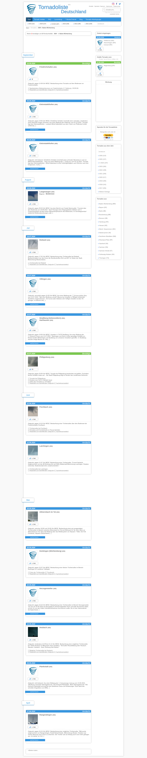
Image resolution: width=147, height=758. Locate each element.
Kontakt (91, 6)
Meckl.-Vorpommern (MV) (107, 229)
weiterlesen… (35, 129)
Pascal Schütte (54, 430)
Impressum (109, 6)
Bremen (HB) (103, 218)
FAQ (49, 19)
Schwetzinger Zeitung (67, 683)
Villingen (45, 279)
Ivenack (108, 45)
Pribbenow (109, 40)
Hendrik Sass (47, 380)
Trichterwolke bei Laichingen (39, 469)
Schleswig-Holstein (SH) (106, 254)
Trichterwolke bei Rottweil (38, 263)
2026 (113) (31, 23)
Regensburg (109, 65)
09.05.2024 (31, 663)
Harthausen (46, 320)
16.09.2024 (31, 63)
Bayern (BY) (103, 207)
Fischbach (45, 407)
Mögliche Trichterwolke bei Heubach (41, 650)
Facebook (50, 572)
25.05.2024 (31, 508)
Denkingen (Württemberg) (52, 551)
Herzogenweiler (47, 588)
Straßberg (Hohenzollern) (52, 318)
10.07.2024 (31, 315)
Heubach (45, 628)
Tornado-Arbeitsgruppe (93, 19)
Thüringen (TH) (104, 258)
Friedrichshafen (48, 67)
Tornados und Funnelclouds (38, 430)
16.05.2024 (31, 624)
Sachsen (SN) (103, 247)
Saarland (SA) (103, 243)
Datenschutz (117, 6)
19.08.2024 (31, 188)
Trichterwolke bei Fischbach (38, 428)
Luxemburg (58, 19)
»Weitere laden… (33, 750)
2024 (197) (55, 24)
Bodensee (46, 194)
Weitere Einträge (104, 192)
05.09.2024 (31, 101)
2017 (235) (102, 188)
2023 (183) (66, 23)
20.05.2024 (31, 548)
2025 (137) (43, 23)
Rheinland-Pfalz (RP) (105, 240)
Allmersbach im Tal (49, 512)
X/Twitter (47, 381)
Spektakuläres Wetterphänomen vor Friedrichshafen (46, 88)
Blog (81, 19)
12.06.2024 (31, 443)
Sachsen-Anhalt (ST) (105, 251)
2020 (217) (102, 177)
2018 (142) (102, 184)
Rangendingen (47, 715)
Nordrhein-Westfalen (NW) (107, 236)
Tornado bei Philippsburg (37, 378)
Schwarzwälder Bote (80, 295)
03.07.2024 (31, 354)
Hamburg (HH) (103, 222)
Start (29, 19)
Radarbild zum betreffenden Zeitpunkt (42, 90)
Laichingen (46, 446)
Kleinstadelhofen (48, 104)
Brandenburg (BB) (105, 214)
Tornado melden (39, 19)
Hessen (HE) (103, 225)
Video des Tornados (36, 381)
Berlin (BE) (102, 211)
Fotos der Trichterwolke (37, 572)
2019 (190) (102, 181)
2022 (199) (77, 23)
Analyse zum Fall (35, 380)
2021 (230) (89, 23)
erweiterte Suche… (115, 14)
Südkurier (69, 88)
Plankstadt (45, 667)
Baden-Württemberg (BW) (107, 204)
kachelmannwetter (62, 90)
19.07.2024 (31, 236)
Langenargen (46, 192)
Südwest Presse (35, 336)
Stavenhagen (110, 42)
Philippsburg (46, 357)
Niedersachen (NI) (105, 232)
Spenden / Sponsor (99, 6)
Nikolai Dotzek (70, 19)
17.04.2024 (31, 711)
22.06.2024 (31, 403)
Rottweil (44, 240)
